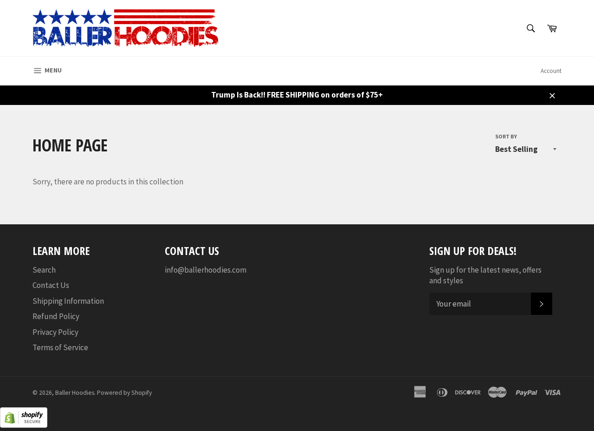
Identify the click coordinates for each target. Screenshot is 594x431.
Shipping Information (68, 301)
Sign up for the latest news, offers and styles (485, 275)
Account (551, 71)
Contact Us (50, 285)
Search (44, 270)
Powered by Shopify (124, 393)
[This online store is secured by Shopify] (23, 425)
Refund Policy (55, 316)
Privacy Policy (55, 332)
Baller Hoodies (74, 393)
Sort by (506, 136)
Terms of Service (60, 347)
